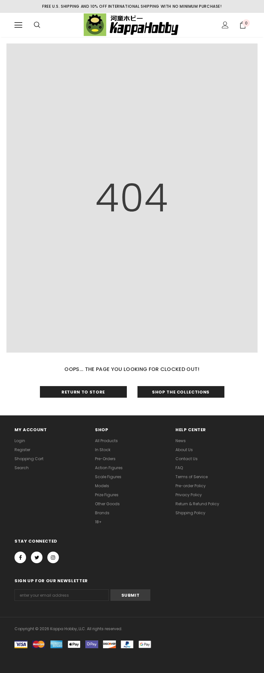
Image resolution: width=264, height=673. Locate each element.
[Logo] (132, 24)
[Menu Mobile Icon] (18, 25)
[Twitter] (36, 557)
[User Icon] (225, 25)
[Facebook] (20, 557)
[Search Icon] (37, 25)
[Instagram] (53, 557)
